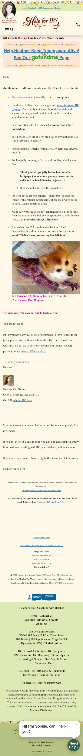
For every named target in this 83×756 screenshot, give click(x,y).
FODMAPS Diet (28, 635)
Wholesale (27, 682)
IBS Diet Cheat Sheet (52, 635)
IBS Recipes (47, 631)
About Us (41, 623)
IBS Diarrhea (40, 655)
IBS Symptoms (56, 651)
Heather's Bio (27, 607)
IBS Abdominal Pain (41, 663)
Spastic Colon (59, 659)
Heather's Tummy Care (49, 682)
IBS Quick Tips (26, 670)
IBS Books (22, 639)
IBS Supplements (40, 639)
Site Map (29, 619)
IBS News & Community (51, 670)
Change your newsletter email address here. (42, 490)
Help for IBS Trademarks (41, 745)
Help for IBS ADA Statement (41, 742)
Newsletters (45, 37)
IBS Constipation (60, 655)
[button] (78, 24)
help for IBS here (22, 400)
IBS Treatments (22, 655)
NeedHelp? (74, 745)
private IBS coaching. (33, 351)
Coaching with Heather (50, 607)
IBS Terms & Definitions (32, 651)
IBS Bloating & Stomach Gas (32, 659)
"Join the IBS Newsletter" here (51, 502)
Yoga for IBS (59, 639)
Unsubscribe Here (41, 537)
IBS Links (54, 674)
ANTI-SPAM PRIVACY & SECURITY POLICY (41, 545)
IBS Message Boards (35, 674)
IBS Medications (52, 643)
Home (33, 615)
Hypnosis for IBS (31, 643)
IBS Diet (34, 631)
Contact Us (46, 615)
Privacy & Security (48, 619)
